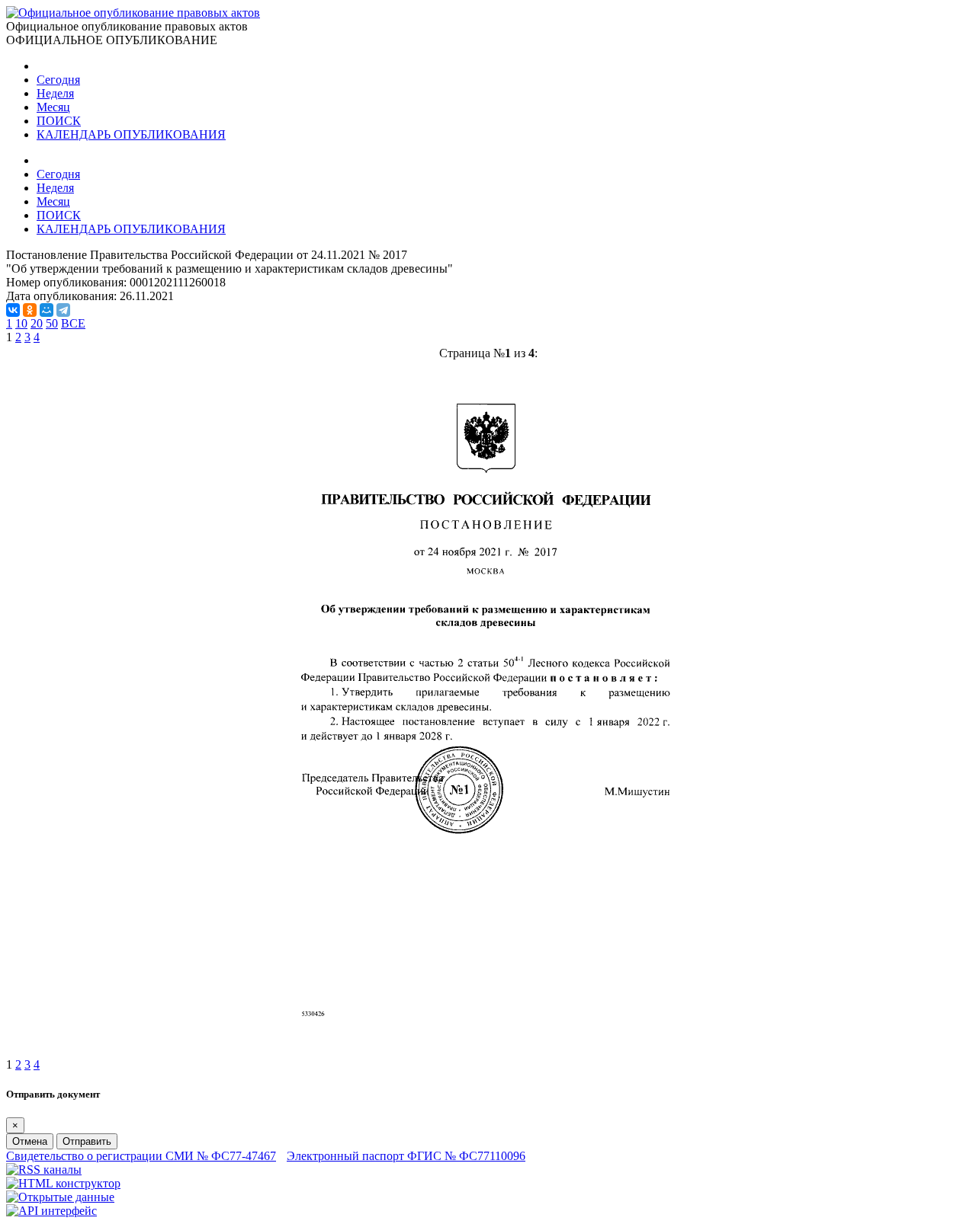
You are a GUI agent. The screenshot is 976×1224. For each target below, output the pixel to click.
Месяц (53, 107)
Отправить (87, 1141)
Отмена (29, 1141)
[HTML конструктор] (63, 1183)
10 (21, 323)
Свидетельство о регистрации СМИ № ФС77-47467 (141, 1155)
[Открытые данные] (60, 1196)
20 (36, 323)
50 (52, 323)
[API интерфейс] (51, 1210)
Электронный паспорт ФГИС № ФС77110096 (406, 1155)
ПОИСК (59, 120)
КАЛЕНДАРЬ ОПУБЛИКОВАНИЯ (131, 134)
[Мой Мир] (46, 310)
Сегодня (58, 79)
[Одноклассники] (30, 310)
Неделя (55, 93)
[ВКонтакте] (13, 310)
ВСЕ (73, 323)
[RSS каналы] (44, 1169)
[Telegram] (63, 310)
